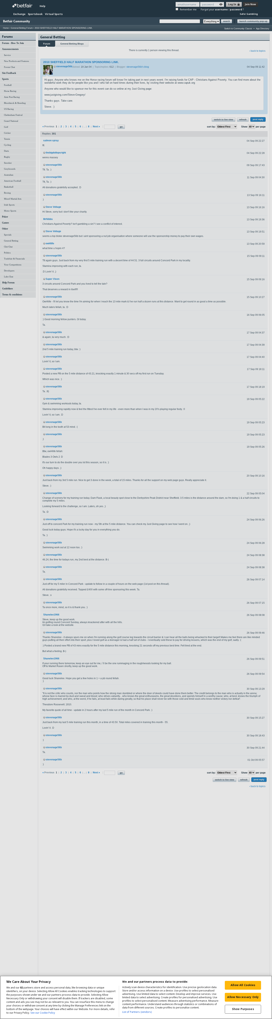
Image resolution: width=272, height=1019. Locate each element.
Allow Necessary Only (243, 997)
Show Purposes (243, 1009)
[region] (136, 997)
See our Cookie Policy (42, 1012)
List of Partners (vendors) (137, 1012)
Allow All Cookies (243, 985)
